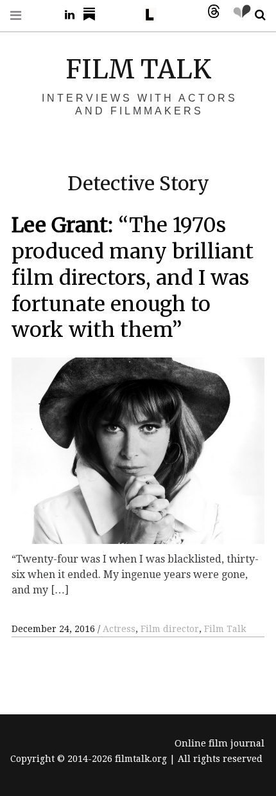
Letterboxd (154, 15)
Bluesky (126, 15)
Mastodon (182, 15)
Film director (170, 629)
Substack (93, 15)
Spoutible (239, 15)
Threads (210, 15)
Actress (119, 629)
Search (255, 15)
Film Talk (225, 629)
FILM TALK (138, 69)
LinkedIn (65, 15)
